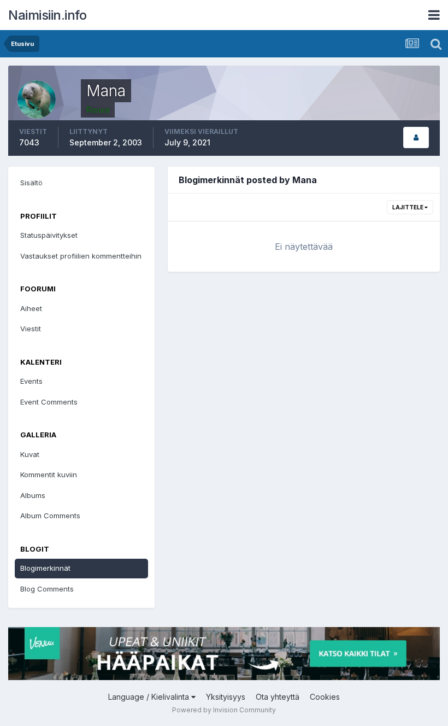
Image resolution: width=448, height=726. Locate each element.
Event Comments (49, 401)
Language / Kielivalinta (149, 696)
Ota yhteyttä (277, 696)
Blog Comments (47, 588)
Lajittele (408, 207)
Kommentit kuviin (48, 474)
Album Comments (50, 515)
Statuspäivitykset (49, 235)
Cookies (325, 696)
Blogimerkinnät (45, 568)
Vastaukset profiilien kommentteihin (81, 255)
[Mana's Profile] (416, 137)
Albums (32, 495)
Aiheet (31, 308)
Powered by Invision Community (224, 710)
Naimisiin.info (47, 15)
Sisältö (31, 182)
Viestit (30, 328)
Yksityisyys (225, 696)
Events (31, 381)
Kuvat (29, 454)
